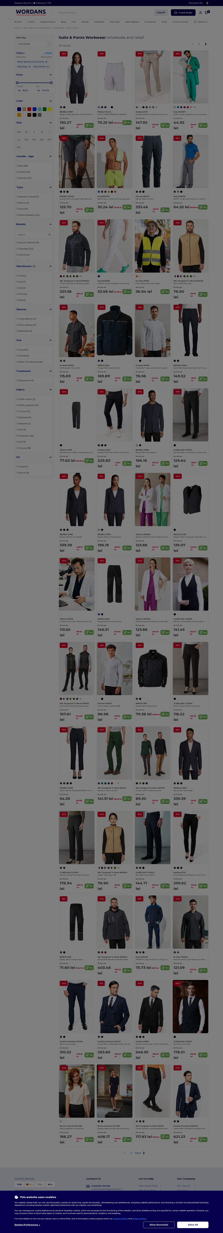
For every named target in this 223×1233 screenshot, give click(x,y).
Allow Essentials (159, 1225)
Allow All (193, 1225)
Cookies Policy (120, 1219)
